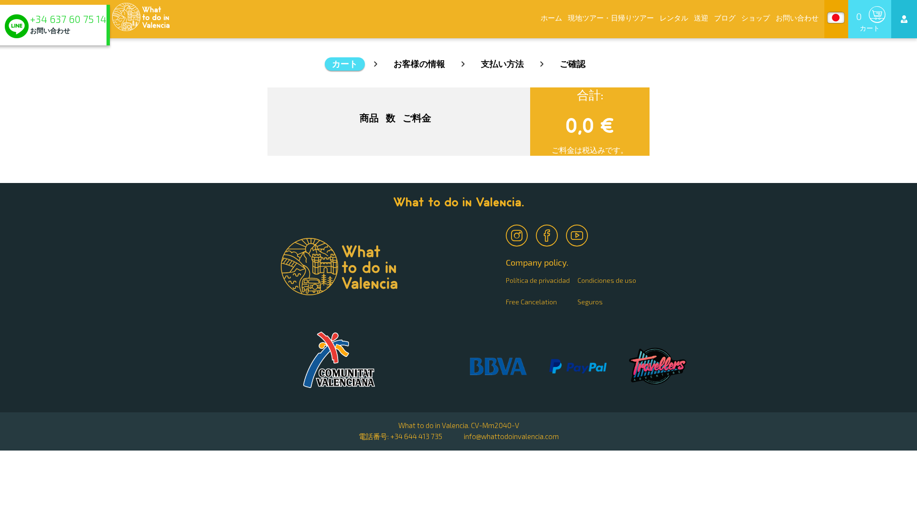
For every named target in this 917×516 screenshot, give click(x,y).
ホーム (551, 17)
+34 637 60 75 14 (68, 19)
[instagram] (518, 233)
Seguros (590, 302)
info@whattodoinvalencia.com (511, 436)
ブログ (725, 17)
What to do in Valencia (141, 17)
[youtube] (578, 233)
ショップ (755, 17)
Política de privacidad (538, 280)
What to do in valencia (339, 359)
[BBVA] (498, 367)
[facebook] (548, 233)
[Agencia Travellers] (657, 367)
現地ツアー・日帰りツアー (611, 17)
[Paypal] (578, 367)
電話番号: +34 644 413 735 (400, 436)
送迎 (701, 17)
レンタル (674, 17)
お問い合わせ (797, 17)
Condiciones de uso (606, 280)
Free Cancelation (531, 302)
